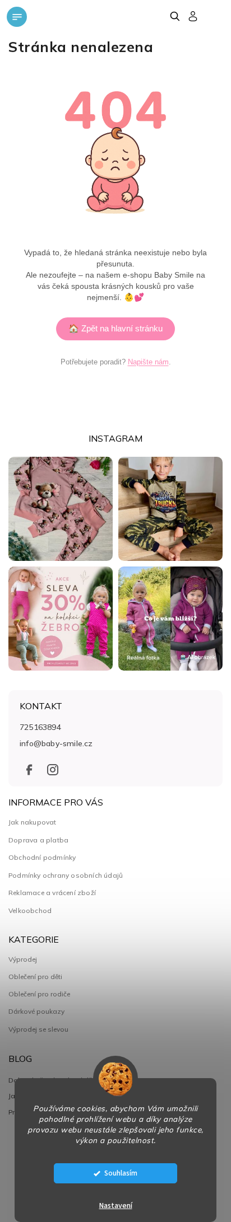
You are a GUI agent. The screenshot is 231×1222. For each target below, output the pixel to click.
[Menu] (17, 17)
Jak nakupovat (32, 822)
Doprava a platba (38, 840)
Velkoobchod (30, 910)
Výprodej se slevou (38, 1029)
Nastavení (115, 1205)
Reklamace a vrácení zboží (52, 892)
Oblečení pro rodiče (39, 994)
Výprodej (22, 959)
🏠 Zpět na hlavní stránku (115, 328)
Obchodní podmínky (42, 857)
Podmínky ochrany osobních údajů (65, 875)
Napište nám (148, 362)
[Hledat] (175, 16)
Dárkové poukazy (36, 1011)
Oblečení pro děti (35, 977)
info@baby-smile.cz (56, 743)
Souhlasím (120, 1173)
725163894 (40, 727)
